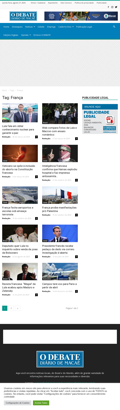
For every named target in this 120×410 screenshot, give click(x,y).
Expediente (53, 3)
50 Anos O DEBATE (42, 35)
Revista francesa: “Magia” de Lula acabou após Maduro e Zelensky (19, 287)
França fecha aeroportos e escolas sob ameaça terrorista (17, 211)
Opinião (25, 35)
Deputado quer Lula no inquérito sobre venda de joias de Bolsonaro (20, 249)
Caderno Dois (64, 26)
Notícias (29, 26)
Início (4, 90)
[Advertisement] (60, 63)
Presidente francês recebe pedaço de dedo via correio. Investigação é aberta (58, 249)
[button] (114, 26)
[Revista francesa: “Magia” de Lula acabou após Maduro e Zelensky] (20, 271)
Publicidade (102, 3)
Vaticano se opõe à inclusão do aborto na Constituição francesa (18, 169)
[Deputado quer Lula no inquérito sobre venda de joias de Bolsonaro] (20, 233)
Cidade (41, 26)
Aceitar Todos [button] (41, 403)
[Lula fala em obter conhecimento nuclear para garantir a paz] (20, 112)
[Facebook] (108, 7)
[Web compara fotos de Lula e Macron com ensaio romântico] (60, 113)
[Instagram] (112, 7)
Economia (47, 279)
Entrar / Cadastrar (38, 3)
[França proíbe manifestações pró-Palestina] (60, 195)
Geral (5, 161)
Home (6, 26)
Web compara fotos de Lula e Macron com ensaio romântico (59, 131)
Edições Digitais (11, 35)
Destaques (17, 26)
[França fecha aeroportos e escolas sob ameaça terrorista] (20, 195)
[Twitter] (116, 7)
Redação (6, 137)
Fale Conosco (66, 3)
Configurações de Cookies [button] (18, 403)
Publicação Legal (84, 26)
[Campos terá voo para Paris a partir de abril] (60, 271)
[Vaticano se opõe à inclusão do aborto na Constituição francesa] (20, 153)
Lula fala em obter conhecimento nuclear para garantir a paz (18, 129)
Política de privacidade (84, 3)
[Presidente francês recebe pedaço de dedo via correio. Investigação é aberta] (60, 233)
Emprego (51, 26)
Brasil (5, 121)
